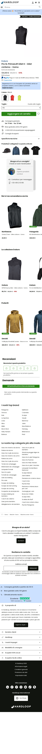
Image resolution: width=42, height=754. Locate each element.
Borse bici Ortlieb (27, 494)
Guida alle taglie (34, 104)
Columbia (25, 412)
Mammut (25, 421)
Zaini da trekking (6, 477)
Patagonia (4, 410)
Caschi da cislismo (7, 499)
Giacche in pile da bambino (28, 448)
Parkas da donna (7, 450)
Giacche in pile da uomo (9, 461)
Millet (3, 426)
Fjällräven (25, 410)
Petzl (23, 434)
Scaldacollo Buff (27, 499)
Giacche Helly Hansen (29, 462)
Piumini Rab (26, 484)
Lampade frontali (7, 469)
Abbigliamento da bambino (10, 504)
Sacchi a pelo (6, 472)
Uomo (6, 514)
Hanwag (25, 429)
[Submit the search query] (40, 7)
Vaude (24, 418)
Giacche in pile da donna (9, 453)
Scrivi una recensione (8, 70)
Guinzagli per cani (28, 491)
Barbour (4, 434)
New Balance (26, 426)
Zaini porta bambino (8, 501)
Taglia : (4, 104)
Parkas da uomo (6, 458)
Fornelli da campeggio (9, 475)
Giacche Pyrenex (28, 460)
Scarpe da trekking (7, 483)
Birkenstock (26, 431)
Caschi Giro (26, 481)
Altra (2, 423)
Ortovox (4, 412)
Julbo (24, 423)
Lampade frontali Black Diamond (29, 469)
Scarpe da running (7, 488)
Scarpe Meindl (27, 473)
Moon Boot (5, 429)
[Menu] (2, 7)
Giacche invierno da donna (10, 447)
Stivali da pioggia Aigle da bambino (30, 453)
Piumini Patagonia (28, 505)
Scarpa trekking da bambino (7, 495)
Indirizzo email (21, 564)
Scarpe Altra (26, 497)
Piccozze (4, 480)
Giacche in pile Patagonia (30, 457)
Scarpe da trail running (9, 486)
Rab (2, 415)
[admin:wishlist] (38, 114)
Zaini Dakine (26, 475)
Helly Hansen (5, 431)
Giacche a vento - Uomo (27, 514)
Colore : (6, 92)
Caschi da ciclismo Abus (30, 502)
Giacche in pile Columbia (30, 465)
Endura (4, 61)
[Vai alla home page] (3, 514)
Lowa (3, 421)
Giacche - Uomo (14, 514)
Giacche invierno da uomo (10, 456)
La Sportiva (5, 418)
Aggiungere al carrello (18, 114)
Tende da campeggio (8, 464)
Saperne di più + (7, 87)
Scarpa (24, 415)
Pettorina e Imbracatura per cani (30, 487)
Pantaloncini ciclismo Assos (31, 478)
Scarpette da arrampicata (10, 491)
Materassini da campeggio (10, 466)
